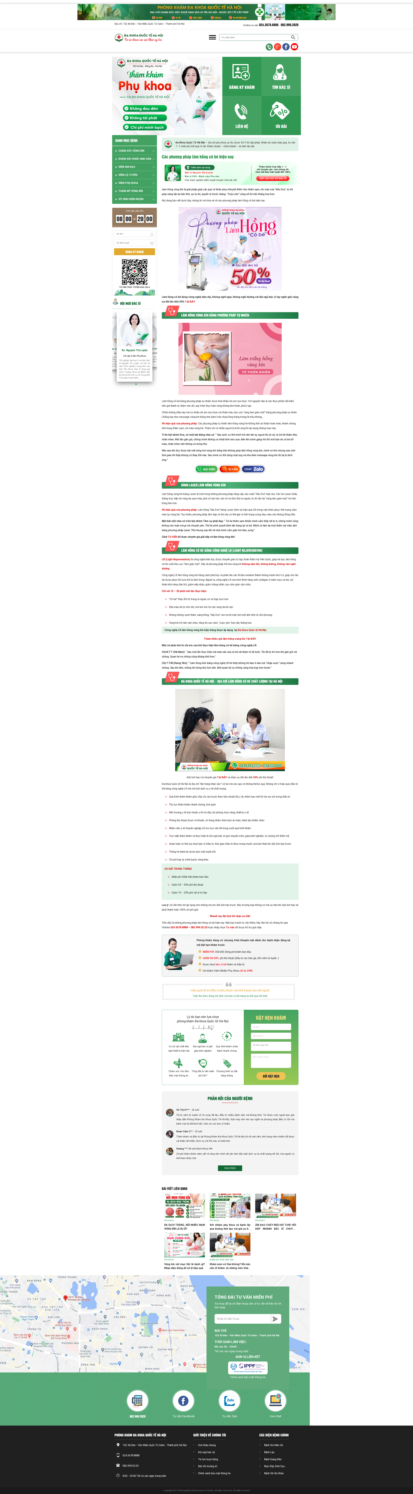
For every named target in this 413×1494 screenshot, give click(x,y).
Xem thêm (230, 1168)
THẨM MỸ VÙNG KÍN (130, 191)
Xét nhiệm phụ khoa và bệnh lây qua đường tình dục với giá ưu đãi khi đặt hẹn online (230, 1228)
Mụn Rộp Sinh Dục (274, 1466)
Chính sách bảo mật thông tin (248, 1377)
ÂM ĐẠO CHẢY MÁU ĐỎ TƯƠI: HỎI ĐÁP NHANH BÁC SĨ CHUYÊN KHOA (275, 1228)
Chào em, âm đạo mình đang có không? (385, 1460)
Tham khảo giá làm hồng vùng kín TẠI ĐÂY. (230, 638)
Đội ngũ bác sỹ (206, 1452)
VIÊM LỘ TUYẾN (127, 174)
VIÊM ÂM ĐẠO (126, 166)
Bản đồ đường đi (207, 1466)
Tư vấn (230, 927)
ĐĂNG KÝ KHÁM (242, 87)
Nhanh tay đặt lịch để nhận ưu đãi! (230, 916)
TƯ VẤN (172, 536)
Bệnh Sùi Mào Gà (273, 1445)
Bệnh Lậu (269, 1452)
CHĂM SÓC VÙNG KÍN (131, 150)
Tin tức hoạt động (208, 1459)
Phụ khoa (169, 1220)
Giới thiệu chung (207, 1445)
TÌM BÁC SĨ (281, 87)
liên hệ (242, 126)
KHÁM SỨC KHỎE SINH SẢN (134, 158)
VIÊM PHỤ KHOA (128, 182)
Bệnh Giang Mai (272, 1459)
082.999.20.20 (199, 927)
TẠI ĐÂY (190, 301)
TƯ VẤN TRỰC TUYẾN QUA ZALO (134, 287)
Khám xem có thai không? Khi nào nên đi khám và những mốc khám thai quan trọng (230, 1268)
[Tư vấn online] (286, 47)
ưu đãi (281, 126)
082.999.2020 (289, 24)
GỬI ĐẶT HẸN (271, 1076)
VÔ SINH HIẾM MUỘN (130, 199)
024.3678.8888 (268, 24)
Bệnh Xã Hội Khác (274, 1473)
